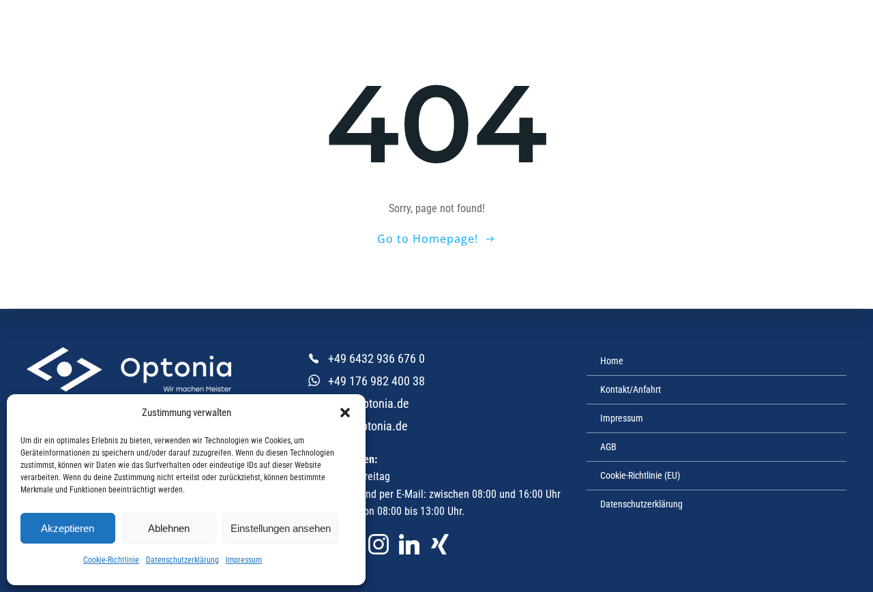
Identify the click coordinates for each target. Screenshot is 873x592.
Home (611, 360)
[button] (345, 412)
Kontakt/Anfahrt (630, 389)
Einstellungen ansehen (281, 528)
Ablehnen (169, 528)
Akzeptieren (67, 528)
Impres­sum (244, 560)
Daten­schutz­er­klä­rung (182, 560)
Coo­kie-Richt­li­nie (111, 560)
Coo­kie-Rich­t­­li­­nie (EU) (640, 475)
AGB (608, 446)
